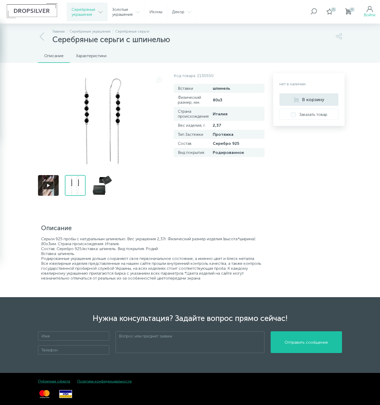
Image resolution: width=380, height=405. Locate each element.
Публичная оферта (54, 381)
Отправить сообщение (306, 342)
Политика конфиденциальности (104, 381)
